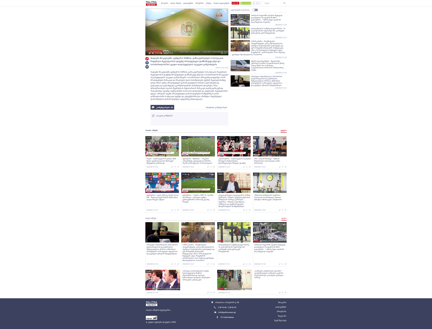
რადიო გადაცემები (221, 3)
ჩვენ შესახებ (280, 320)
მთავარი (164, 3)
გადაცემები (188, 3)
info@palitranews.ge (227, 312)
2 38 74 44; (222, 307)
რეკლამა (282, 316)
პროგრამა (199, 3)
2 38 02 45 (232, 307)
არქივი (208, 3)
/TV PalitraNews (227, 317)
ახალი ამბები (175, 3)
